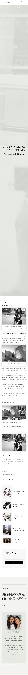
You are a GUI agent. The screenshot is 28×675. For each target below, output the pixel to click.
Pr (15, 658)
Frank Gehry (17, 342)
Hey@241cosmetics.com (7, 474)
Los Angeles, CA (5, 471)
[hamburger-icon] (25, 2)
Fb (2, 606)
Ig (12, 658)
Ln (7, 606)
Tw (5, 606)
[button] (21, 2)
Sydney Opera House (10, 373)
